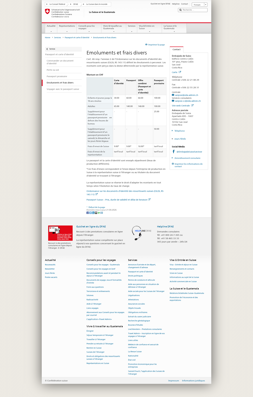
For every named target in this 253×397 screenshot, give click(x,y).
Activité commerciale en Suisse (183, 282)
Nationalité (133, 356)
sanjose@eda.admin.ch (186, 95)
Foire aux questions (95, 287)
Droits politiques (135, 276)
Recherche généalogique (139, 321)
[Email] (101, 212)
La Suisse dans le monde (96, 4)
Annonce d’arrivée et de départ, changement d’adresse (142, 266)
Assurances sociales (136, 304)
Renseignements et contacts (182, 269)
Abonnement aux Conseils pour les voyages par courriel (105, 313)
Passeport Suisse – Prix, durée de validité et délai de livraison (117, 199)
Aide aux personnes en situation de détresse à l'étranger (143, 285)
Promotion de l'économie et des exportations (184, 298)
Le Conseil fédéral (57, 4)
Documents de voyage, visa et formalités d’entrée (104, 281)
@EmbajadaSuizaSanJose (189, 151)
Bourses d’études (135, 325)
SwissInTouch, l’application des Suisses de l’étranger (146, 372)
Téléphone (179, 131)
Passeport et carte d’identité (77, 37)
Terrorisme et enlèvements (98, 291)
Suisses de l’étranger (95, 352)
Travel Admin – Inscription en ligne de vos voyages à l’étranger (146, 334)
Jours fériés (180, 138)
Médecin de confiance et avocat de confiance (143, 345)
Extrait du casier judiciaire (139, 316)
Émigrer (90, 331)
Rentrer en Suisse (94, 348)
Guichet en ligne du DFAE (91, 226)
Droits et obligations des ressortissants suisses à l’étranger (103, 357)
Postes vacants (51, 277)
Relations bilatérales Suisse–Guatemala (187, 293)
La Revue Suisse (135, 351)
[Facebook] (88, 212)
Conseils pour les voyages (86, 27)
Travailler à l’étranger (96, 339)
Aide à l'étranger (94, 304)
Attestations (133, 300)
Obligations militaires (137, 312)
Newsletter (50, 269)
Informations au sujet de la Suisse (184, 277)
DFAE (75, 4)
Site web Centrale (181, 105)
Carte (175, 72)
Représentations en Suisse (98, 363)
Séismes (90, 295)
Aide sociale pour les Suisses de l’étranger (146, 291)
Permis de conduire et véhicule (141, 280)
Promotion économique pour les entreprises (142, 365)
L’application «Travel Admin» (99, 319)
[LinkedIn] (93, 212)
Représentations (67, 26)
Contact (175, 49)
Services (131, 26)
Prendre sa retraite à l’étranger (100, 344)
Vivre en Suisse (176, 273)
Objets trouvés (134, 308)
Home (47, 37)
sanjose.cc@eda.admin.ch (188, 101)
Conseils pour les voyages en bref (101, 269)
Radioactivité (92, 300)
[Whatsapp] (99, 212)
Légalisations (134, 295)
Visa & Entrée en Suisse (146, 27)
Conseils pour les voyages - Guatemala (103, 265)
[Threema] (96, 212)
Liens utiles (133, 340)
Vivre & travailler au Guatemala (112, 27)
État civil (132, 360)
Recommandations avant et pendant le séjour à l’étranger (103, 274)
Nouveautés (50, 265)
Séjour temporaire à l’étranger (100, 335)
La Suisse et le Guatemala (170, 27)
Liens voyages (92, 308)
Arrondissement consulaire (187, 158)
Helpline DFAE (165, 226)
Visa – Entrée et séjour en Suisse (183, 265)
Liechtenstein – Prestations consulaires (145, 329)
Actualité (51, 26)
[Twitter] (90, 212)
